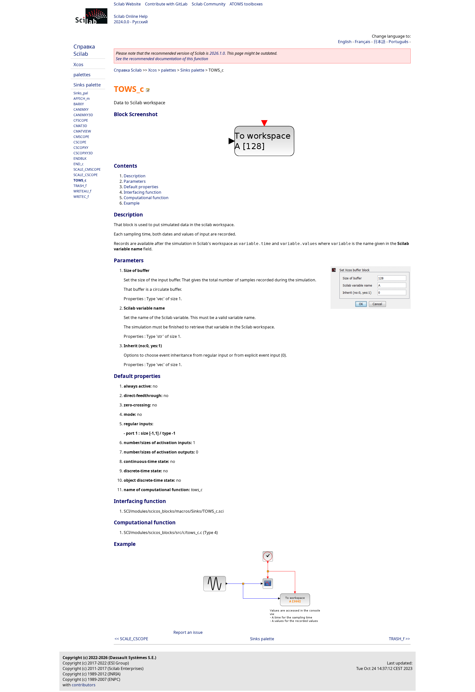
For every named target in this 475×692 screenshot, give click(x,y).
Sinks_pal (80, 93)
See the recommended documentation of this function (162, 58)
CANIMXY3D (83, 114)
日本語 (379, 41)
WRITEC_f (81, 196)
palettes (82, 74)
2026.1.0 (217, 53)
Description (134, 176)
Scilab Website (127, 4)
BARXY (78, 104)
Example (132, 203)
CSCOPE (79, 142)
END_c (78, 163)
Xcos (78, 64)
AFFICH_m (81, 98)
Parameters (135, 181)
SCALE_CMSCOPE (87, 169)
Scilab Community (208, 4)
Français (362, 41)
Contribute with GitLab (166, 4)
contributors (83, 685)
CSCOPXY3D (83, 153)
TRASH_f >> (399, 638)
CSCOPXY (80, 147)
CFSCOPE (80, 120)
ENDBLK (79, 158)
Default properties (141, 186)
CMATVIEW (82, 131)
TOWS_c (79, 180)
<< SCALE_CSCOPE (131, 638)
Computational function (146, 197)
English (345, 41)
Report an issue (188, 632)
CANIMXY (81, 109)
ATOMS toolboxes (246, 4)
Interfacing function (142, 192)
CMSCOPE (81, 136)
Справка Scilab (84, 50)
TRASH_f (80, 185)
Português (398, 41)
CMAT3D (80, 125)
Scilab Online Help (131, 16)
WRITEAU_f (82, 191)
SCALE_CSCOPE (85, 174)
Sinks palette (87, 84)
